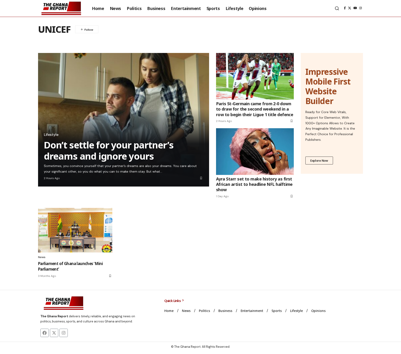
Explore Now (319, 160)
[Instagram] (360, 8)
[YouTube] (355, 8)
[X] (349, 8)
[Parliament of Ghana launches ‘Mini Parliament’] (75, 230)
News (41, 257)
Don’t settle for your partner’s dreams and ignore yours (109, 150)
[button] (337, 8)
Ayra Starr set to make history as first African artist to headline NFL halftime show (254, 184)
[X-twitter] (54, 333)
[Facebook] (345, 8)
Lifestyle (51, 134)
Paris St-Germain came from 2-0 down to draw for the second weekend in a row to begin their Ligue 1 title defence (254, 109)
